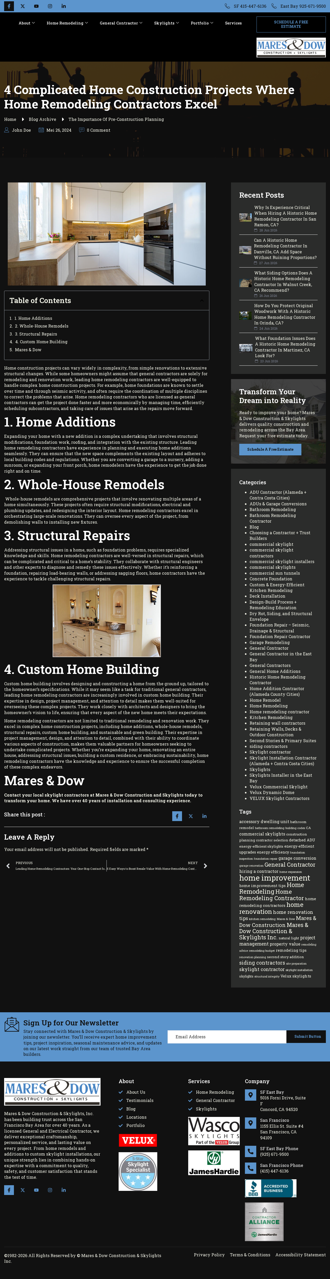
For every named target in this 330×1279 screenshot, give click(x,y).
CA (308, 827)
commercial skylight (271, 544)
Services (233, 23)
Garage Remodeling (270, 642)
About (24, 23)
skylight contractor (262, 969)
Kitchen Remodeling (271, 717)
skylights (246, 976)
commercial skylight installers (282, 561)
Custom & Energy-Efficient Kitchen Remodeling (277, 587)
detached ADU (302, 840)
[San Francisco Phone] (250, 1168)
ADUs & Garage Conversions (278, 503)
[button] (202, 300)
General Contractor (119, 23)
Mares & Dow (28, 349)
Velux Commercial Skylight (279, 786)
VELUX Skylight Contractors (279, 798)
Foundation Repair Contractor (280, 636)
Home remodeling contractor (279, 711)
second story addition (285, 957)
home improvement (274, 878)
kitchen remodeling (262, 919)
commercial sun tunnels (275, 573)
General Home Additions (275, 671)
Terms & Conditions (250, 1254)
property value (285, 944)
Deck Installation (267, 596)
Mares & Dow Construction (277, 921)
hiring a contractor (258, 871)
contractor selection (272, 840)
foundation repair (265, 858)
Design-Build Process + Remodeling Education (273, 604)
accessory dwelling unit (264, 821)
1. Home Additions (33, 318)
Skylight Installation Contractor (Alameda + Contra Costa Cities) (283, 760)
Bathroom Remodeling (273, 509)
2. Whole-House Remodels (41, 326)
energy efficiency (273, 852)
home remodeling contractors (122, 379)
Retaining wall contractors (277, 723)
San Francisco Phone (281, 1165)
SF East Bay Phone (279, 1148)
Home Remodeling (65, 23)
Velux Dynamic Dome (272, 792)
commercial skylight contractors (271, 552)
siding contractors (268, 746)
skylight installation (299, 970)
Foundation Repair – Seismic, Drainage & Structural (279, 627)
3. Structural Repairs (36, 334)
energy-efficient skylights (261, 846)
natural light (289, 938)
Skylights (164, 23)
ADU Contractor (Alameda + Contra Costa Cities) (278, 494)
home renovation (271, 907)
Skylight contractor (270, 752)
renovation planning (252, 957)
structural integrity (266, 976)
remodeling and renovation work (162, 720)
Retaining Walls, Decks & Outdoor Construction (275, 731)
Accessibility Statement (300, 1254)
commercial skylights (272, 567)
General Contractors (270, 665)
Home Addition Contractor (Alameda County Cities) (277, 691)
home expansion (290, 872)
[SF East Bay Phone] (250, 1151)
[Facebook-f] (9, 1190)
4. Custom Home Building (41, 341)
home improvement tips (262, 885)
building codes (295, 828)
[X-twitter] (23, 1190)
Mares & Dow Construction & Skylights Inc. (273, 931)
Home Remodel (265, 700)
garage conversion (297, 858)
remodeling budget (262, 950)
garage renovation (251, 865)
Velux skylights (295, 976)
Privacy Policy (209, 1254)
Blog (254, 527)
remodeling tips (291, 950)
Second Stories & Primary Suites (283, 740)
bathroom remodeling (269, 828)
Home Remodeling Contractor (271, 894)
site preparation (296, 963)
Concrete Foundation (271, 578)
